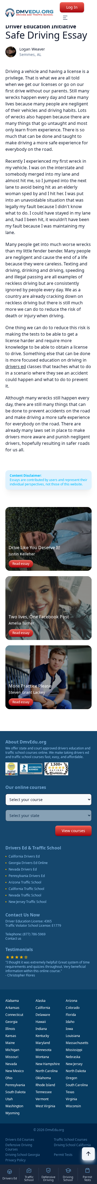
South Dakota (15, 1092)
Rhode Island (45, 1085)
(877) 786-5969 (34, 934)
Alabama (12, 1000)
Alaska (41, 1000)
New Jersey (74, 1064)
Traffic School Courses (70, 1140)
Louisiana (73, 1035)
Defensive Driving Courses (18, 1147)
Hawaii (41, 1021)
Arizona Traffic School (25, 882)
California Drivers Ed (24, 856)
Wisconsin (73, 1106)
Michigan (12, 1050)
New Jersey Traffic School (27, 902)
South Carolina (77, 1085)
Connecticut (14, 1014)
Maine (10, 1042)
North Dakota (76, 1071)
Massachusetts (77, 1042)
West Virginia (45, 1106)
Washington (14, 1106)
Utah (9, 1099)
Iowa (69, 1028)
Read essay (20, 563)
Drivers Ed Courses (19, 1140)
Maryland (43, 1042)
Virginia (71, 1099)
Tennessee (44, 1092)
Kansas (10, 1035)
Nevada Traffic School (25, 895)
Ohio (8, 1078)
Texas (70, 1092)
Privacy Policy (15, 1160)
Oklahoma (43, 1078)
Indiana (41, 1028)
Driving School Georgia (22, 1155)
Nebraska (73, 1057)
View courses (73, 830)
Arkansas (12, 1007)
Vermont (42, 1099)
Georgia (11, 1021)
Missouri (11, 1057)
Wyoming (12, 1113)
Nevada (11, 1064)
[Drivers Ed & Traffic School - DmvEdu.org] (29, 12)
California (43, 1007)
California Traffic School (26, 889)
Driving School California (72, 1145)
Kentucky (42, 1035)
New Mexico (14, 1071)
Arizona (71, 1000)
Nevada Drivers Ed (23, 869)
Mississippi (74, 1050)
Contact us (13, 938)
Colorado (72, 1007)
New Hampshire (48, 1064)
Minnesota (43, 1050)
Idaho (70, 1021)
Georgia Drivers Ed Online (28, 863)
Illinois (10, 1028)
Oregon (71, 1078)
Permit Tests (63, 1155)
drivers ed (15, 366)
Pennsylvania (15, 1085)
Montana (42, 1057)
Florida (71, 1014)
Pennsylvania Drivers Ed (27, 876)
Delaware (43, 1014)
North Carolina (47, 1071)
